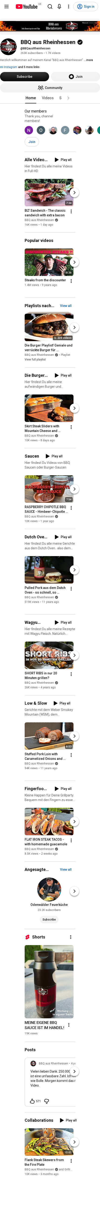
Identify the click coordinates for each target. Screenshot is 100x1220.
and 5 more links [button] (29, 67)
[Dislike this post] (46, 1101)
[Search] (50, 6)
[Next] (74, 192)
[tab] (30, 98)
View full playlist (35, 359)
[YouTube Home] (26, 6)
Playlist (65, 355)
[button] (68, 98)
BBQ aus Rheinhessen (39, 220)
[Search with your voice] (59, 6)
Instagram (10, 67)
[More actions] (71, 211)
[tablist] (50, 98)
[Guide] (6, 6)
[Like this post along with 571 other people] (32, 1101)
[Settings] (68, 6)
